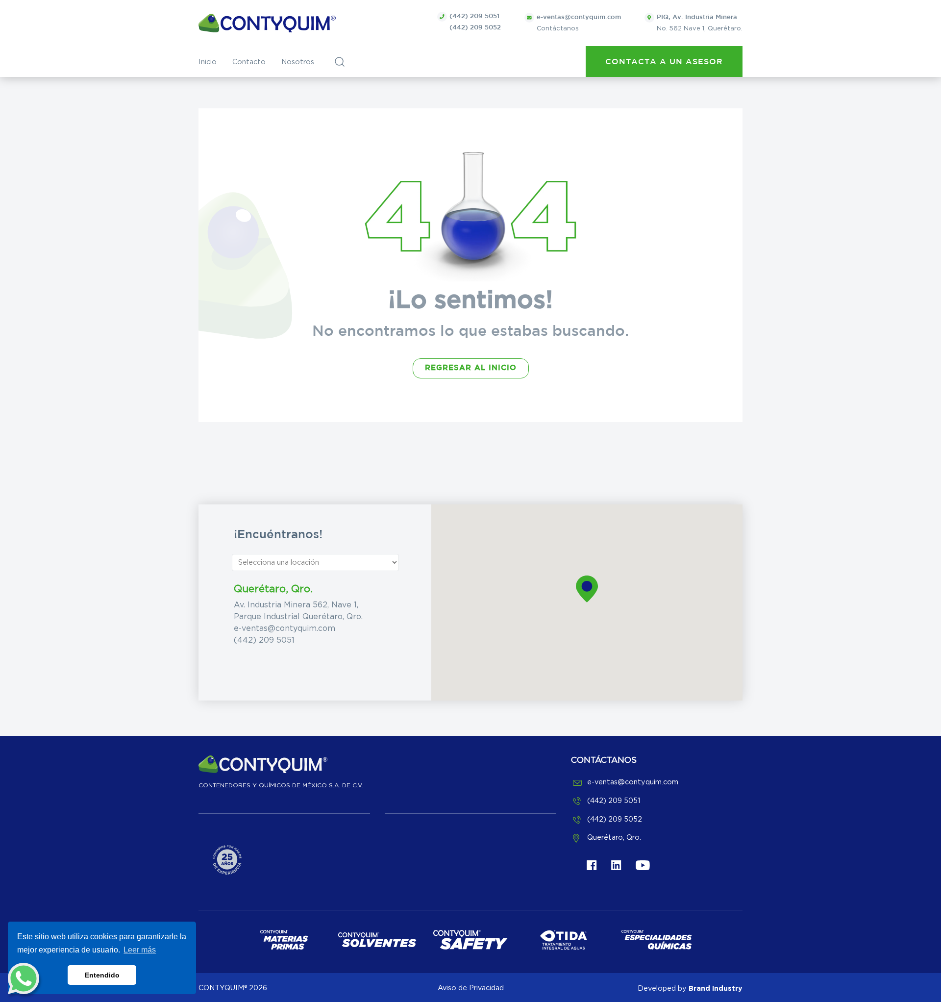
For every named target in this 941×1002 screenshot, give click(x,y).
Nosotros (297, 62)
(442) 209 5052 (475, 27)
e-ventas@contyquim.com (284, 628)
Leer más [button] (140, 950)
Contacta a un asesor (664, 62)
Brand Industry (716, 988)
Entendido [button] (102, 975)
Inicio (207, 62)
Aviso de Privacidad (471, 988)
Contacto (249, 62)
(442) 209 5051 (474, 16)
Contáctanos (579, 23)
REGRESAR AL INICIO (471, 368)
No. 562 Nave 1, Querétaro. (700, 23)
